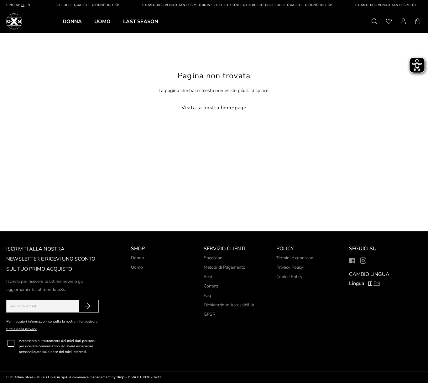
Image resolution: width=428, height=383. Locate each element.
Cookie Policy (289, 277)
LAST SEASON (140, 21)
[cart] (417, 22)
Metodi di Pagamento (224, 267)
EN (28, 5)
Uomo (102, 21)
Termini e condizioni (295, 258)
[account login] (403, 22)
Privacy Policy (289, 267)
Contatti (211, 286)
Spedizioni (213, 258)
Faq (207, 295)
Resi (208, 277)
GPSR (209, 314)
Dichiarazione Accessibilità (229, 305)
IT (22, 5)
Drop (120, 377)
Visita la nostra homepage (214, 107)
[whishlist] (389, 22)
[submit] (87, 306)
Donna (72, 21)
